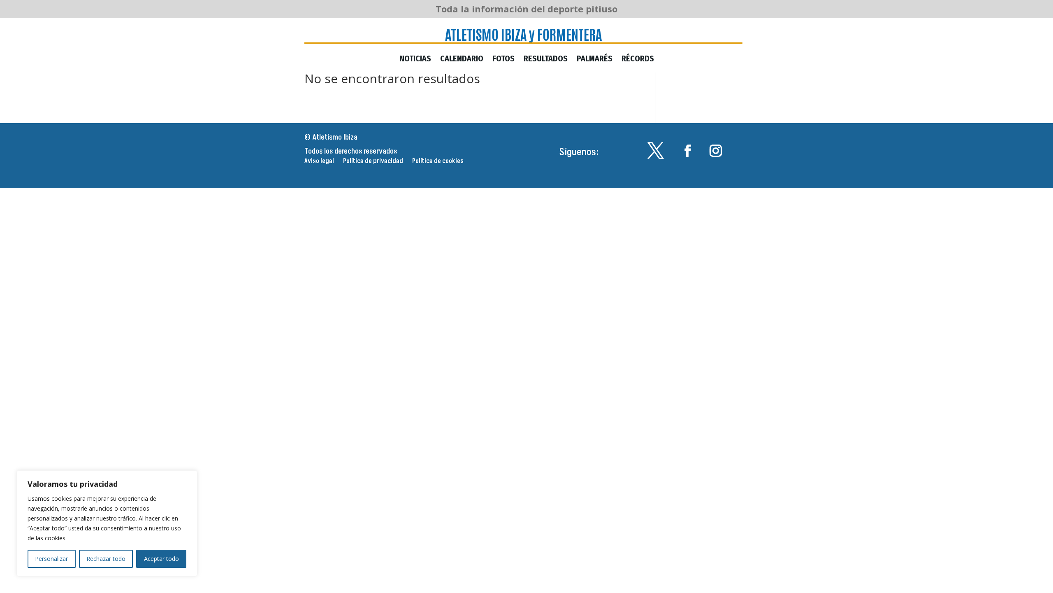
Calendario (461, 59)
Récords (638, 59)
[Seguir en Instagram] (715, 150)
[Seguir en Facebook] (687, 150)
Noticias (415, 59)
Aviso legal (319, 162)
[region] (106, 523)
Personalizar (51, 559)
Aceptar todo (161, 559)
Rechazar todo (105, 559)
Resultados (546, 59)
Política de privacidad (373, 162)
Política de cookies (438, 162)
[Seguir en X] (655, 150)
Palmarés (594, 59)
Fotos (503, 59)
